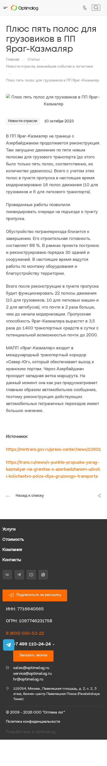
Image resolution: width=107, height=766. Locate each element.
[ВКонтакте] (7, 575)
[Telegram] (19, 575)
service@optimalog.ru (32, 674)
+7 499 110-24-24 (32, 644)
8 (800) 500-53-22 (25, 633)
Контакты (11, 560)
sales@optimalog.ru (31, 668)
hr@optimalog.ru (28, 679)
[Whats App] (43, 575)
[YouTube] (31, 575)
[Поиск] (96, 7)
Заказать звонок (33, 655)
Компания (12, 550)
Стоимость (13, 540)
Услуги (9, 529)
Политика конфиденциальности (33, 722)
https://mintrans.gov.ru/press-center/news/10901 (53, 450)
